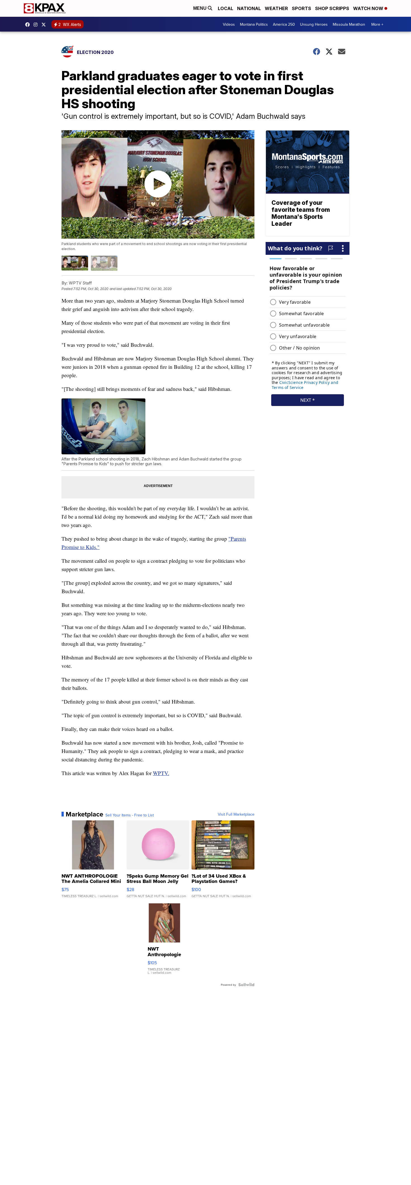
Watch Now (368, 8)
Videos (229, 24)
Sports (301, 8)
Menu (200, 8)
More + (377, 24)
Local (225, 8)
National (249, 8)
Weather (276, 8)
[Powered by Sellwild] (246, 985)
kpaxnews (45, 24)
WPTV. (161, 773)
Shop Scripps (332, 8)
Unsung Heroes (314, 24)
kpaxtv (28, 24)
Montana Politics (254, 24)
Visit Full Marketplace (236, 814)
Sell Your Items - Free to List (129, 815)
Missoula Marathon (349, 24)
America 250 (284, 24)
